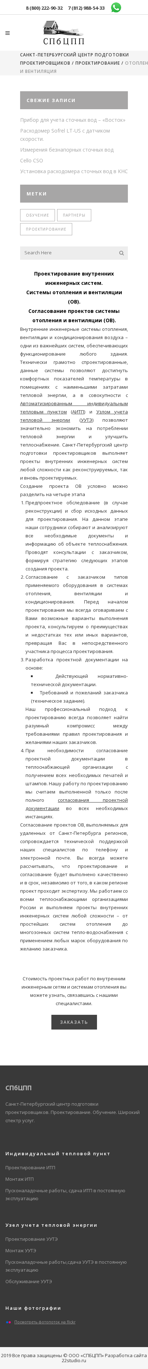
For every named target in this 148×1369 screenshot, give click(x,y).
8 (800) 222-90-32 (44, 8)
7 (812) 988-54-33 (86, 8)
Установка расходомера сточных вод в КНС (74, 171)
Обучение (37, 215)
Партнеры (74, 215)
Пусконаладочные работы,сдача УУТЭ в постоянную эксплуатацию (66, 1266)
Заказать (74, 1022)
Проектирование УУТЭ (31, 1239)
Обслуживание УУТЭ (28, 1281)
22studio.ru (74, 1360)
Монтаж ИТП (19, 1179)
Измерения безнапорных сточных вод (67, 149)
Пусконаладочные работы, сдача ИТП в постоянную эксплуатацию (65, 1194)
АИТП (78, 411)
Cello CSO (31, 160)
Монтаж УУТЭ (20, 1250)
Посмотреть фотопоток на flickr (44, 1321)
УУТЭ (86, 420)
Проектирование (97, 63)
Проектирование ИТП (30, 1167)
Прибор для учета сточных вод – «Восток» (72, 119)
